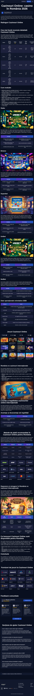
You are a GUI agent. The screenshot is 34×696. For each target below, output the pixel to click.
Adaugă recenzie (28, 600)
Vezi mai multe (17, 618)
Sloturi (29, 335)
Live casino (12, 335)
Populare (3, 335)
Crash (20, 335)
